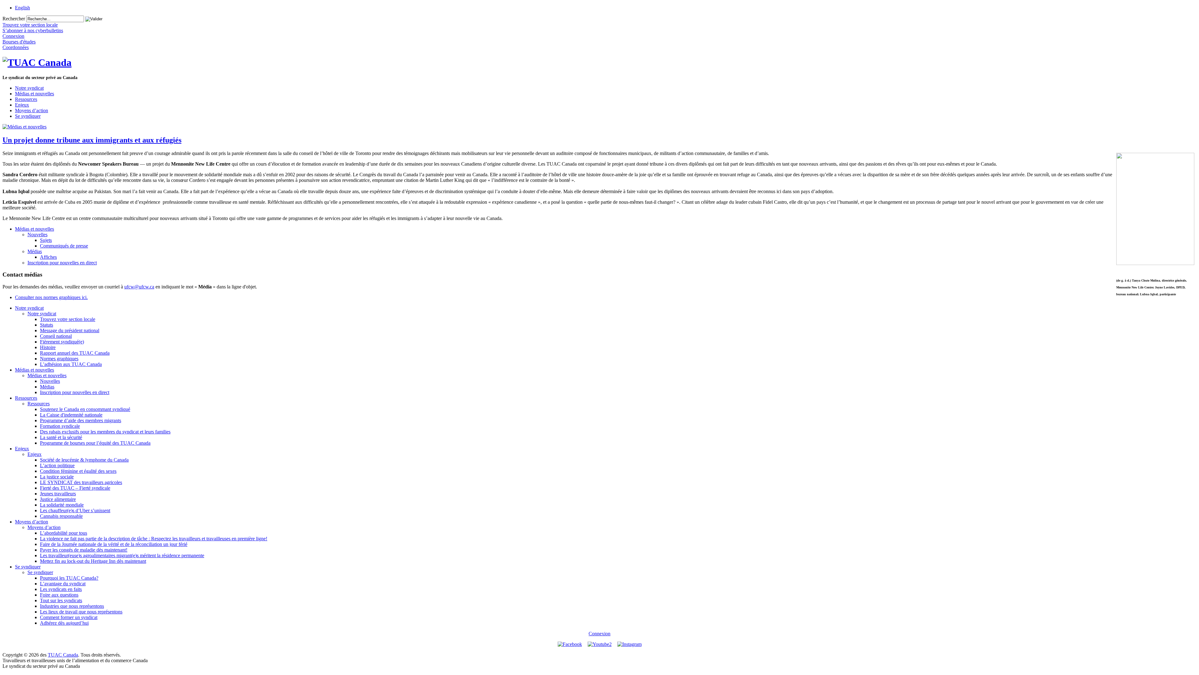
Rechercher (13, 18)
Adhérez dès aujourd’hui (64, 623)
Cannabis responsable (61, 516)
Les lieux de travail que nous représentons (81, 611)
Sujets (46, 240)
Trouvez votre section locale (67, 319)
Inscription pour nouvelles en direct (62, 262)
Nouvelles (37, 234)
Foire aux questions (59, 595)
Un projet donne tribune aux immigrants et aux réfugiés (91, 140)
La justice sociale (57, 476)
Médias (34, 251)
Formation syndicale (60, 426)
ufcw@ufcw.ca (139, 286)
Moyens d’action (31, 110)
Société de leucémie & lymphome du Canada (84, 459)
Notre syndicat (29, 88)
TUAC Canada (63, 655)
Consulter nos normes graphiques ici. (51, 297)
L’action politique (57, 465)
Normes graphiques (59, 358)
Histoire (48, 347)
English (22, 7)
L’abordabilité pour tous (63, 533)
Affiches (48, 257)
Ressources (26, 99)
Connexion (599, 633)
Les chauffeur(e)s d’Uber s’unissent (75, 510)
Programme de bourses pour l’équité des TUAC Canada (95, 443)
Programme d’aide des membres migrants (80, 420)
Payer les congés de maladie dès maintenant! (83, 549)
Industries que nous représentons (72, 606)
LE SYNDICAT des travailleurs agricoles (81, 482)
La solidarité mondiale (62, 505)
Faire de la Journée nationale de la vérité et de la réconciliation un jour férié (113, 544)
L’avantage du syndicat (63, 583)
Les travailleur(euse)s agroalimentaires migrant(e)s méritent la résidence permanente (122, 555)
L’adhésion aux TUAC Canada (71, 364)
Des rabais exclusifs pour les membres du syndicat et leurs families (105, 431)
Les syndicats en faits (61, 589)
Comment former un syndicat (68, 617)
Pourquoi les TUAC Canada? (69, 578)
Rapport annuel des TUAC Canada (75, 353)
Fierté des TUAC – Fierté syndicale (75, 488)
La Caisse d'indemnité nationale (71, 415)
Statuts (46, 325)
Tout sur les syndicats (61, 600)
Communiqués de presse (64, 245)
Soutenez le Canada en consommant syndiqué (85, 409)
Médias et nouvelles (34, 93)
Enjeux (22, 105)
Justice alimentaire (58, 499)
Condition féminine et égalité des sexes (78, 471)
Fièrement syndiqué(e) (62, 341)
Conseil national (56, 336)
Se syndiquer (28, 116)
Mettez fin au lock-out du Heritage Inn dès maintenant (93, 561)
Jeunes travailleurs (58, 493)
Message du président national (69, 330)
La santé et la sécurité (61, 437)
